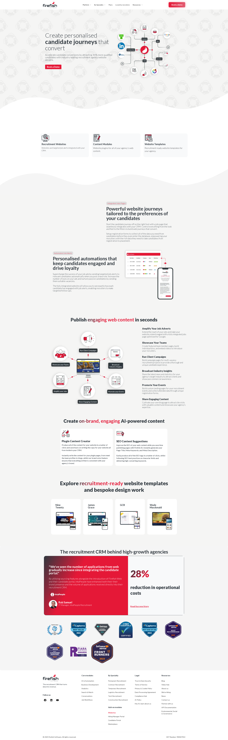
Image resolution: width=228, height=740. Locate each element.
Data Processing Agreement (145, 692)
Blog (163, 681)
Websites (112, 713)
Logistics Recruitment (116, 692)
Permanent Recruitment (117, 681)
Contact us (166, 700)
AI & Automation (87, 681)
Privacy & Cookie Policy (143, 688)
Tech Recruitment (115, 696)
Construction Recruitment (118, 700)
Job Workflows (87, 700)
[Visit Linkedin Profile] (51, 700)
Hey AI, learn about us (143, 704)
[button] (87, 5)
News (164, 696)
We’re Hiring (166, 692)
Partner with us (167, 704)
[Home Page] (50, 4)
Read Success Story (139, 606)
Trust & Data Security (143, 681)
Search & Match (87, 692)
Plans (111, 5)
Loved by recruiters (122, 5)
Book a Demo (53, 67)
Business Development (90, 685)
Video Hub (165, 685)
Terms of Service (141, 685)
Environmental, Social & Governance (169, 712)
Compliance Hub (141, 696)
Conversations (86, 696)
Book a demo (177, 5)
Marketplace (112, 724)
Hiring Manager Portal (116, 716)
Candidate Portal (114, 720)
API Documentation (169, 707)
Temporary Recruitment (117, 688)
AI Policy (138, 700)
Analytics (84, 688)
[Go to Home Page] (50, 677)
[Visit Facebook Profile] (45, 700)
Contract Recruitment (116, 685)
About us (165, 688)
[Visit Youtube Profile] (57, 700)
